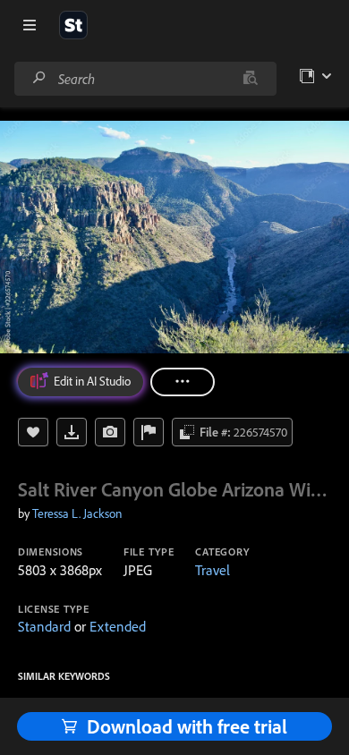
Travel (212, 570)
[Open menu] (29, 25)
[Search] (39, 78)
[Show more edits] (182, 382)
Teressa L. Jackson (77, 513)
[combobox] (145, 78)
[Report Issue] (148, 432)
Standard (44, 626)
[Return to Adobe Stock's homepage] (73, 25)
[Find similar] (250, 79)
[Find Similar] (110, 432)
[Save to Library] (33, 432)
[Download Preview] (71, 432)
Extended (117, 626)
